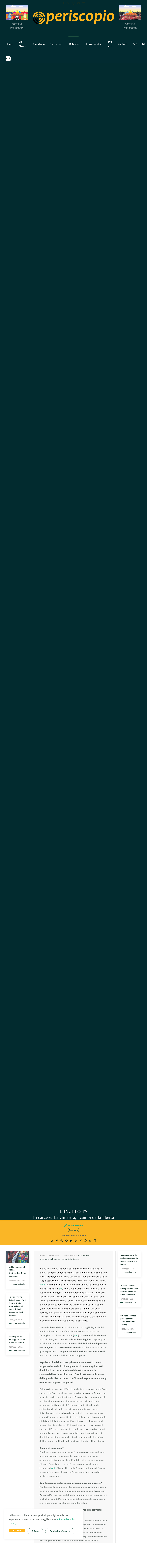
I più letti (109, 44)
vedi (42, 1284)
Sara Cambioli (75, 1225)
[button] (8, 58)
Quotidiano (38, 44)
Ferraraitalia (93, 44)
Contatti (122, 44)
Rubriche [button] (74, 44)
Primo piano (73, 1230)
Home (9, 44)
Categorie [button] (56, 44)
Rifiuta (35, 1531)
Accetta (17, 1530)
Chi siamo (22, 44)
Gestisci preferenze (60, 1531)
